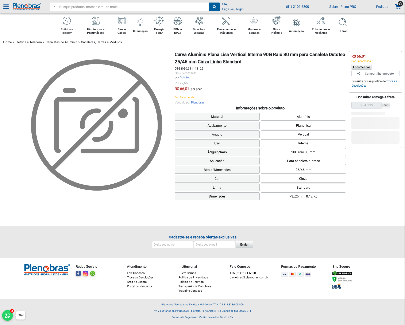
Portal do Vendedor (139, 286)
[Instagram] (85, 273)
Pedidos (382, 7)
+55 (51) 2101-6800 (243, 273)
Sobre (333, 7)
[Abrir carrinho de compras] (397, 6)
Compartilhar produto (379, 73)
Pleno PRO (348, 7)
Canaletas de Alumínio (61, 42)
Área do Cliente (137, 281)
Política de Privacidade (193, 277)
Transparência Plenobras (194, 286)
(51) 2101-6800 (297, 7)
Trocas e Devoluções (140, 277)
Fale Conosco (136, 273)
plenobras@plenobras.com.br (249, 277)
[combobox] (133, 7)
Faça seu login (233, 9)
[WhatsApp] (92, 273)
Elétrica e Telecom (28, 42)
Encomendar (361, 67)
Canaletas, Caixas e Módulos (101, 42)
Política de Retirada (191, 281)
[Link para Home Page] (31, 6)
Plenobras (197, 102)
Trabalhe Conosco (190, 290)
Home (7, 42)
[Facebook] (78, 273)
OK (386, 105)
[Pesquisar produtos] (214, 7)
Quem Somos (187, 273)
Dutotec (185, 77)
